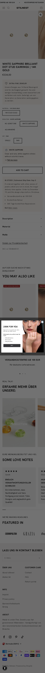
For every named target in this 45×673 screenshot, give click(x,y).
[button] (4, 668)
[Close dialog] (42, 322)
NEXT (12, 345)
